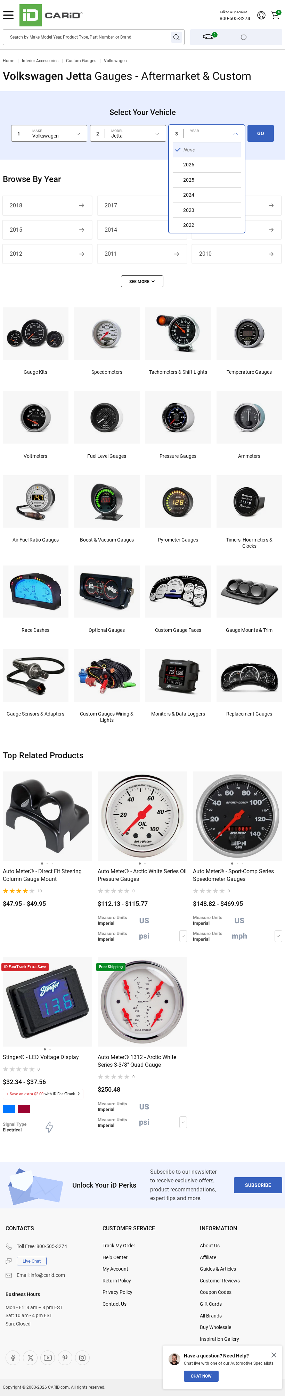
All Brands (211, 1316)
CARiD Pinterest (65, 1357)
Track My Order (119, 1245)
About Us (210, 1245)
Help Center (115, 1257)
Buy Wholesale (215, 1327)
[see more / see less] (142, 281)
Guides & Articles (218, 1269)
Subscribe (258, 1185)
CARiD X (30, 1357)
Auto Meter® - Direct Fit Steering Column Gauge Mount (42, 875)
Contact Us (115, 1304)
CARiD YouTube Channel (47, 1357)
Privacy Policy (117, 1292)
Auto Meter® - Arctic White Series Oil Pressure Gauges (142, 875)
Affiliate (208, 1257)
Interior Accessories (40, 60)
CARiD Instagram (82, 1357)
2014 (111, 229)
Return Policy (117, 1280)
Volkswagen (115, 60)
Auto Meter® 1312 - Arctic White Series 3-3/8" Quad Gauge (137, 1061)
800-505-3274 (235, 18)
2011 (111, 253)
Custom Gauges (81, 60)
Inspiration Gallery (219, 1339)
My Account (115, 1269)
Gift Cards (211, 1304)
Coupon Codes (215, 1292)
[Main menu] (8, 15)
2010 (205, 253)
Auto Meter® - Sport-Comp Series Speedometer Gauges (233, 875)
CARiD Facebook (13, 1357)
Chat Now (201, 1376)
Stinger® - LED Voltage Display (41, 1057)
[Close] (273, 1355)
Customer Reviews (220, 1280)
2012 (16, 253)
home (8, 60)
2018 (16, 205)
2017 (111, 205)
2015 (16, 229)
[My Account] (261, 15)
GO (260, 133)
